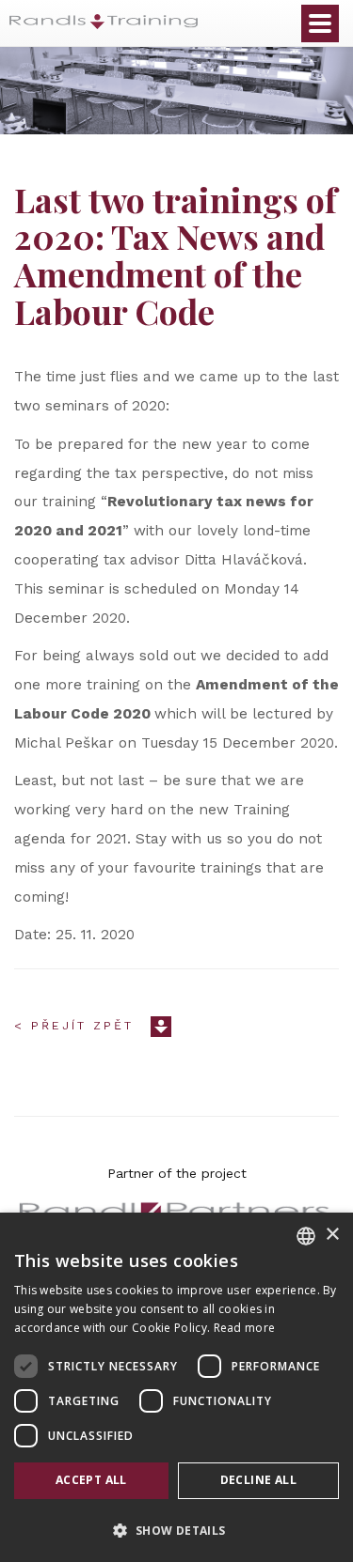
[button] (176, 1529)
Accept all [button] (91, 1480)
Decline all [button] (258, 1480)
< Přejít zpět (74, 1025)
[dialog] (176, 1387)
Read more (245, 1328)
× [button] (332, 1235)
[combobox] (306, 1236)
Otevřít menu (320, 23)
